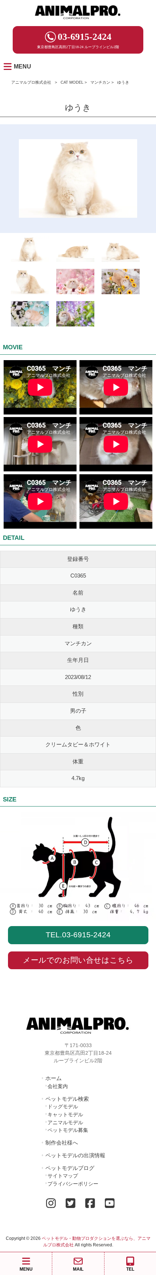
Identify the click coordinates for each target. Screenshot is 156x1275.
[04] (30, 251)
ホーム (53, 1078)
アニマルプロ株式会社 (31, 82)
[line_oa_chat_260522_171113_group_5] (30, 315)
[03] (121, 251)
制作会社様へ (61, 1142)
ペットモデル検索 (67, 1099)
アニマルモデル (65, 1122)
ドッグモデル (63, 1106)
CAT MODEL (72, 82)
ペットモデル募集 (68, 1130)
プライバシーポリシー (73, 1184)
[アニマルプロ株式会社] (78, 21)
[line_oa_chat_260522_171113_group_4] (121, 283)
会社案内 (58, 1086)
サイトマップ (63, 1176)
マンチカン (100, 82)
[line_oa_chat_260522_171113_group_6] (75, 315)
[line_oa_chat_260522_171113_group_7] (75, 283)
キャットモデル (65, 1114)
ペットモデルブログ (69, 1168)
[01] (75, 251)
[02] (30, 283)
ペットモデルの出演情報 (75, 1155)
